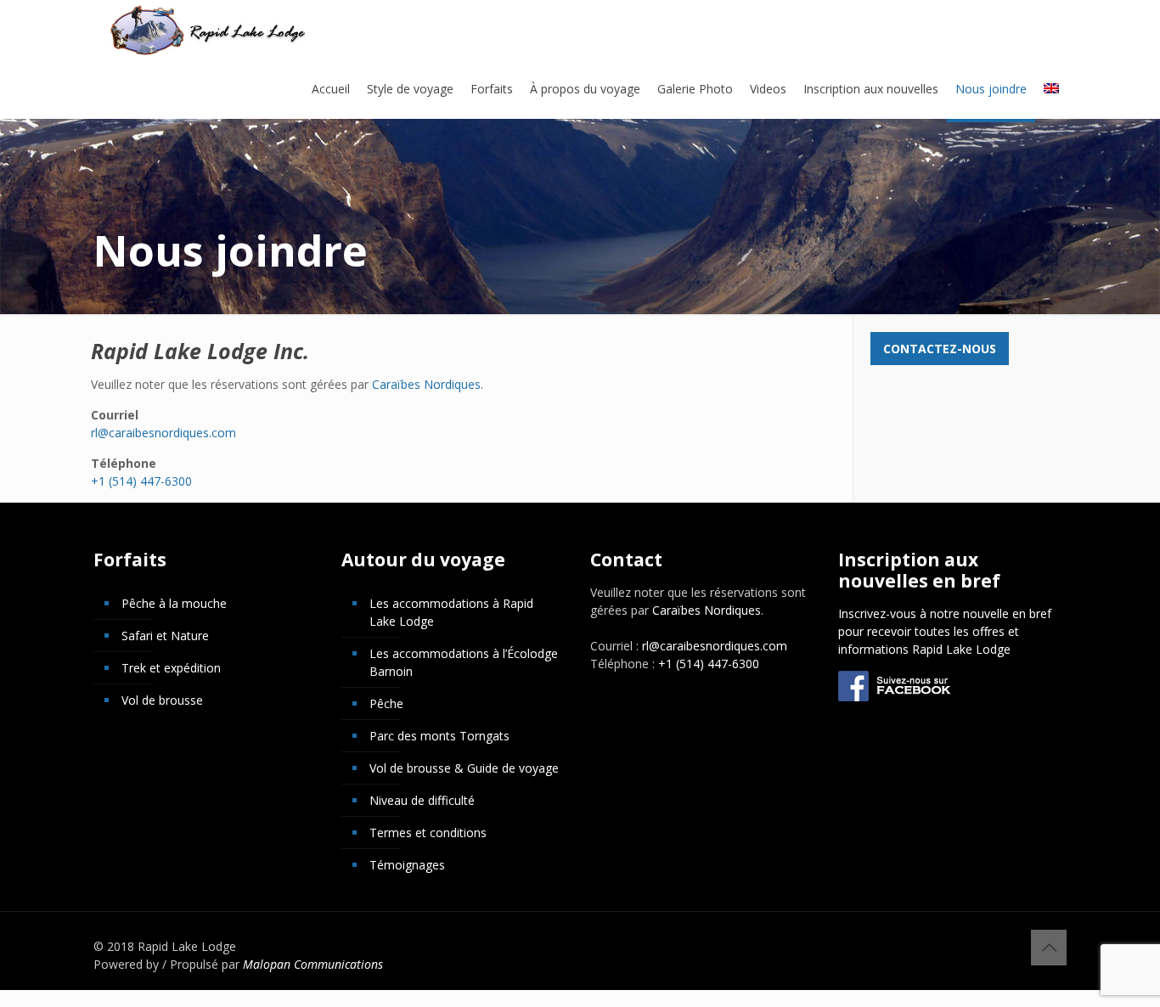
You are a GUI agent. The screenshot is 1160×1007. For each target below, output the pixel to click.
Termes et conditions (428, 832)
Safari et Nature (165, 635)
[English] (1051, 89)
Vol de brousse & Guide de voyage (464, 768)
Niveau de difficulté (422, 800)
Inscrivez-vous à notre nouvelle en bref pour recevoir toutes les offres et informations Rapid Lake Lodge (944, 631)
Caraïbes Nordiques (426, 384)
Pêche (386, 703)
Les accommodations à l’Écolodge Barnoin (463, 662)
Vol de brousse (162, 700)
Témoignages (407, 865)
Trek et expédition (171, 668)
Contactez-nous (939, 348)
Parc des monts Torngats (439, 736)
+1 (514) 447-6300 (141, 481)
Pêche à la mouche (174, 603)
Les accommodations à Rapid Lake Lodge (451, 612)
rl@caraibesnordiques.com (163, 433)
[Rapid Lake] (208, 29)
